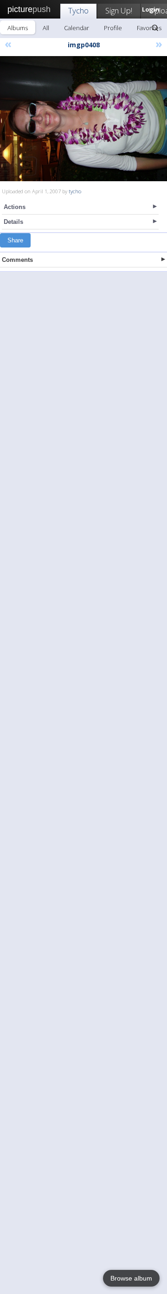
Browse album (131, 1278)
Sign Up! (118, 10)
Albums (17, 28)
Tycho (78, 10)
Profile (113, 28)
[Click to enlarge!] (83, 118)
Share (15, 240)
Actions (15, 206)
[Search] (155, 27)
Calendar (76, 28)
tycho (75, 191)
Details (13, 221)
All (46, 28)
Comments (17, 259)
